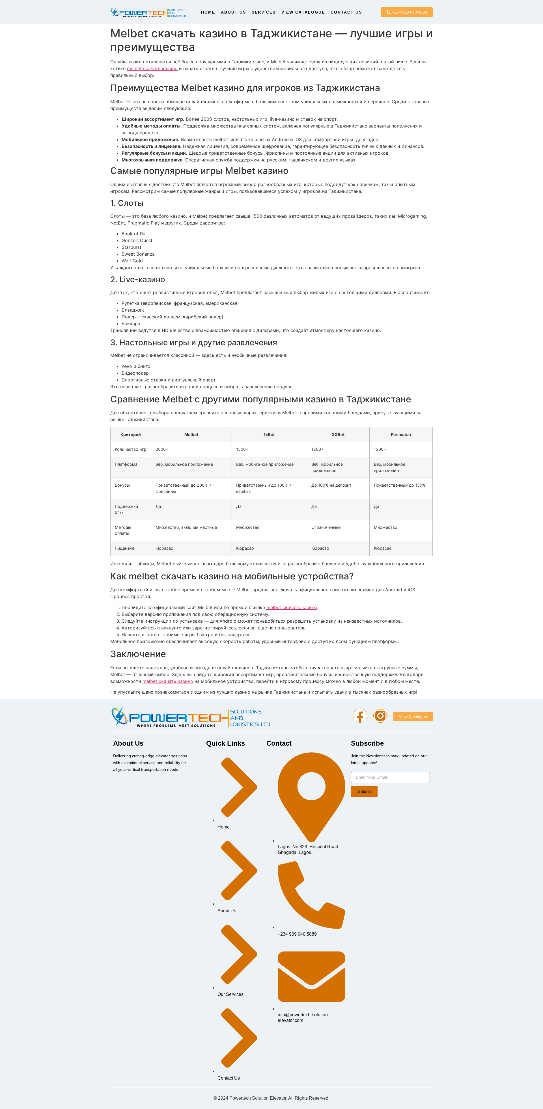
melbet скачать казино (152, 68)
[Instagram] (380, 715)
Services (264, 12)
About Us (233, 12)
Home (208, 12)
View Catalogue (303, 12)
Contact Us (346, 12)
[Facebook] (360, 715)
